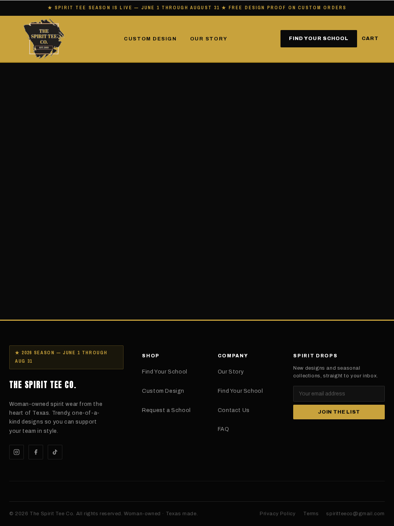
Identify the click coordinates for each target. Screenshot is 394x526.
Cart (370, 38)
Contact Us (234, 410)
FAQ (223, 429)
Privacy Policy (278, 513)
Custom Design (150, 39)
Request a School (166, 410)
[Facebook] (35, 452)
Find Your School (319, 38)
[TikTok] (55, 452)
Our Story (208, 39)
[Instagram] (16, 452)
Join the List (339, 412)
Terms (311, 513)
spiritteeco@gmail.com (355, 513)
